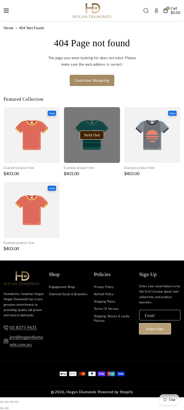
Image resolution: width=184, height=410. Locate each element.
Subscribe (155, 329)
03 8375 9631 (23, 327)
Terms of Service (106, 309)
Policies (102, 274)
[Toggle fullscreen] (12, 402)
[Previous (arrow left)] (2, 408)
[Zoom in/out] (16, 402)
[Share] (7, 402)
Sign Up (148, 274)
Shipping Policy (104, 301)
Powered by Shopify (115, 392)
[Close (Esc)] (2, 402)
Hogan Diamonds (81, 392)
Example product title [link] (19, 168)
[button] (8, 10)
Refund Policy (104, 294)
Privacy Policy (104, 287)
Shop (54, 274)
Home (8, 28)
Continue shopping (92, 80)
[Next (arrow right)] (7, 408)
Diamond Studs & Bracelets (68, 294)
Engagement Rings (62, 287)
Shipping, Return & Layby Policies (112, 318)
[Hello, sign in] (156, 10)
